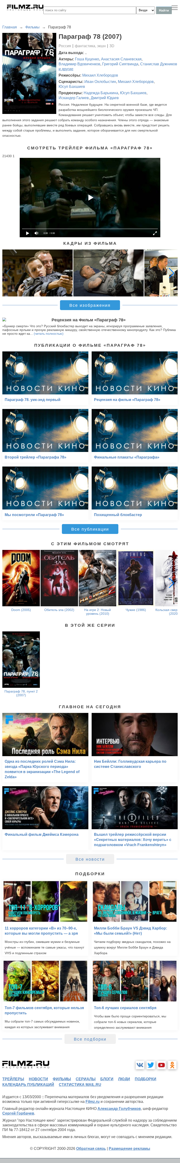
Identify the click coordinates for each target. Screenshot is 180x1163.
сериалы (86, 1079)
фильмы (62, 1079)
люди (124, 1079)
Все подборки (90, 1039)
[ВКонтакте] (140, 1065)
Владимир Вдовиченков (79, 64)
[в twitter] (150, 1065)
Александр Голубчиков (119, 1109)
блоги (106, 1079)
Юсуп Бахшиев (72, 87)
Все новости (90, 859)
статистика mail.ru (80, 1085)
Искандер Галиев (74, 98)
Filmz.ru (93, 1102)
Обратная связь (91, 1149)
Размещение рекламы (129, 1149)
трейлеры (13, 1079)
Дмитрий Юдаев (105, 98)
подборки (145, 1079)
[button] (171, 273)
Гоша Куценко (87, 59)
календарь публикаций (28, 1085)
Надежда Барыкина (101, 93)
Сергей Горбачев (18, 1113)
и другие (66, 69)
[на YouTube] (161, 1065)
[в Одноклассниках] (172, 1065)
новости (38, 1079)
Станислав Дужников (158, 64)
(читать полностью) (49, 333)
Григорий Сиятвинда (120, 64)
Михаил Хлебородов (100, 75)
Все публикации (90, 529)
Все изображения (90, 305)
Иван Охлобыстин (100, 82)
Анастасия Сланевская (121, 59)
